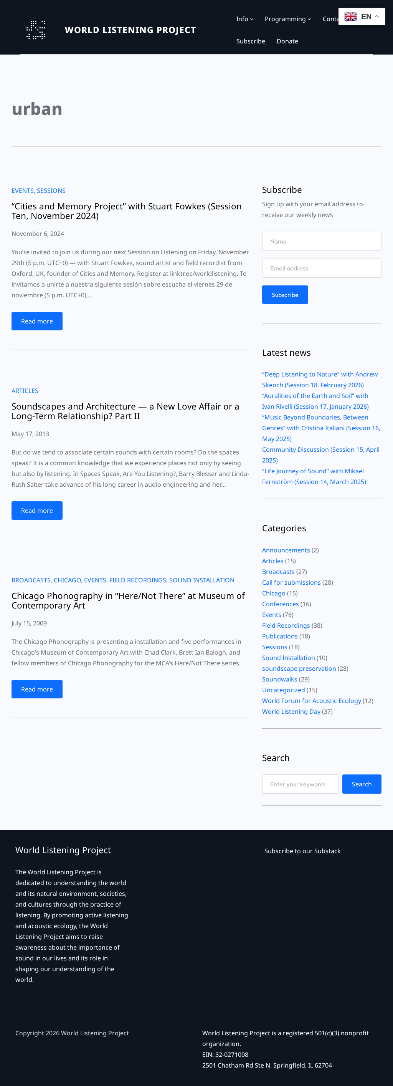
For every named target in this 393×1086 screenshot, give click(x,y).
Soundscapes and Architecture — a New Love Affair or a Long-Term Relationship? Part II (125, 411)
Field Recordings (137, 580)
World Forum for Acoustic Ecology (311, 700)
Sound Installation (201, 580)
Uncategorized (283, 690)
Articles (25, 390)
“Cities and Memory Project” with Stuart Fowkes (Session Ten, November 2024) (127, 211)
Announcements (286, 550)
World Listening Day (291, 711)
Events (23, 190)
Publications (280, 636)
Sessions (51, 190)
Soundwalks (279, 679)
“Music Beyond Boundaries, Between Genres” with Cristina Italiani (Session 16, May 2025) (321, 428)
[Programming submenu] (309, 19)
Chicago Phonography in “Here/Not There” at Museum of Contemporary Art (128, 600)
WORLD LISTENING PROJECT (130, 30)
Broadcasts (31, 580)
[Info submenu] (252, 19)
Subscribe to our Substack (302, 851)
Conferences (280, 604)
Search (362, 784)
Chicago (67, 580)
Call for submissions (291, 582)
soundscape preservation (299, 668)
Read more (39, 323)
